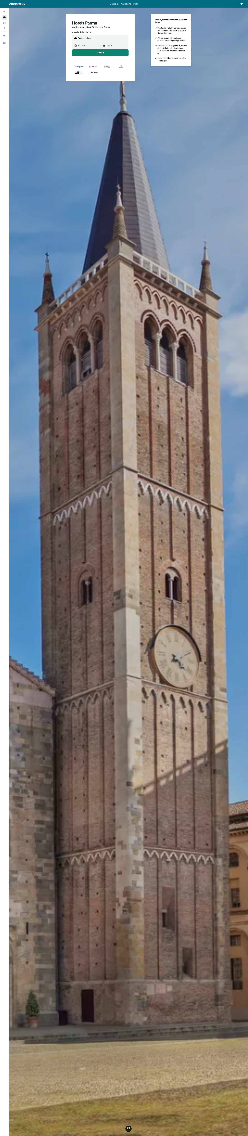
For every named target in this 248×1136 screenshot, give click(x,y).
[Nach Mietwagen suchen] (4, 22)
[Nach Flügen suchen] (4, 11)
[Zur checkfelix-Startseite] (17, 4)
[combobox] (82, 32)
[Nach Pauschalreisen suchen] (4, 28)
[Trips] (4, 35)
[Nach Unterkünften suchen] (4, 17)
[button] (4, 4)
